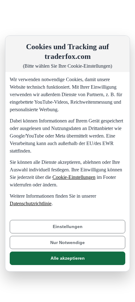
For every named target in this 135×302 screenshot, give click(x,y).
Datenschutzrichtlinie (30, 203)
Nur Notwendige (67, 242)
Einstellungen (68, 226)
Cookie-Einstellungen (73, 177)
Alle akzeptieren (68, 258)
